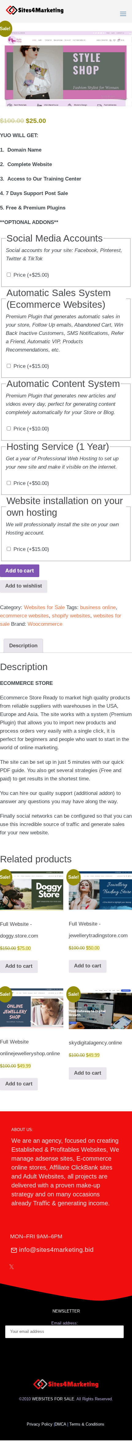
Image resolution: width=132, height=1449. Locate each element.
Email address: (64, 1323)
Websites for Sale (44, 607)
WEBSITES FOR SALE (53, 1399)
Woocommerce (45, 624)
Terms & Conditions (87, 1424)
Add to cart (19, 571)
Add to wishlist (23, 586)
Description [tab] (23, 646)
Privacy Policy (39, 1424)
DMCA (60, 1424)
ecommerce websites (24, 616)
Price (31, 275)
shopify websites (71, 616)
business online (98, 607)
